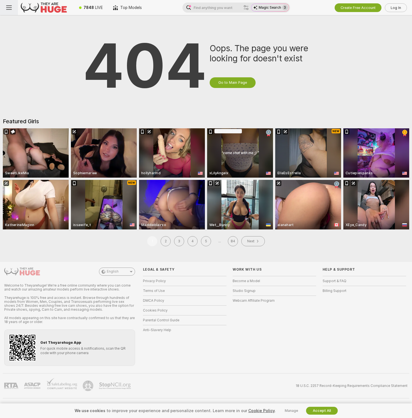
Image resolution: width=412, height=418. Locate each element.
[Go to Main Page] (46, 7)
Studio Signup (244, 291)
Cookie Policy (261, 410)
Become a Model (246, 281)
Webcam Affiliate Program (254, 301)
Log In (396, 8)
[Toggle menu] (9, 7)
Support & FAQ (334, 281)
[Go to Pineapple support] (88, 385)
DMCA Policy (153, 301)
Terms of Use (154, 291)
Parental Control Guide (161, 320)
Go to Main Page (232, 82)
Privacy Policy (154, 281)
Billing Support (334, 291)
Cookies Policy (155, 310)
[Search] (246, 7)
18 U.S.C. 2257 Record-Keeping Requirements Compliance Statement (352, 386)
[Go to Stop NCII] (115, 385)
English (113, 271)
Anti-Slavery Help (157, 330)
